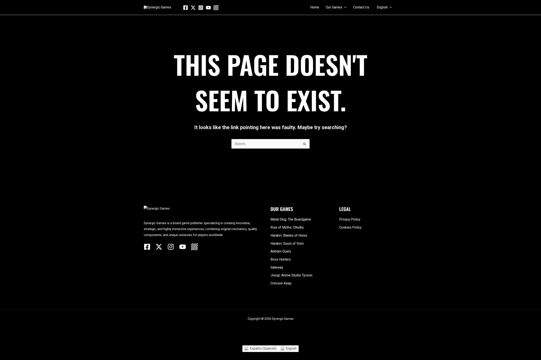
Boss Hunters (280, 259)
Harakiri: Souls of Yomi (287, 243)
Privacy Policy (349, 219)
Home (314, 7)
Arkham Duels (280, 251)
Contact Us (361, 7)
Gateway (276, 267)
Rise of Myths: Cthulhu (287, 227)
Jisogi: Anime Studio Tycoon (291, 275)
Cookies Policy (350, 227)
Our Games (334, 7)
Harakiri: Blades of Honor (288, 235)
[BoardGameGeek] (216, 7)
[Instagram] (200, 7)
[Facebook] (185, 7)
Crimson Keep (280, 283)
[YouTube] (208, 7)
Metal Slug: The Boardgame (290, 219)
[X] (193, 7)
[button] (344, 7)
